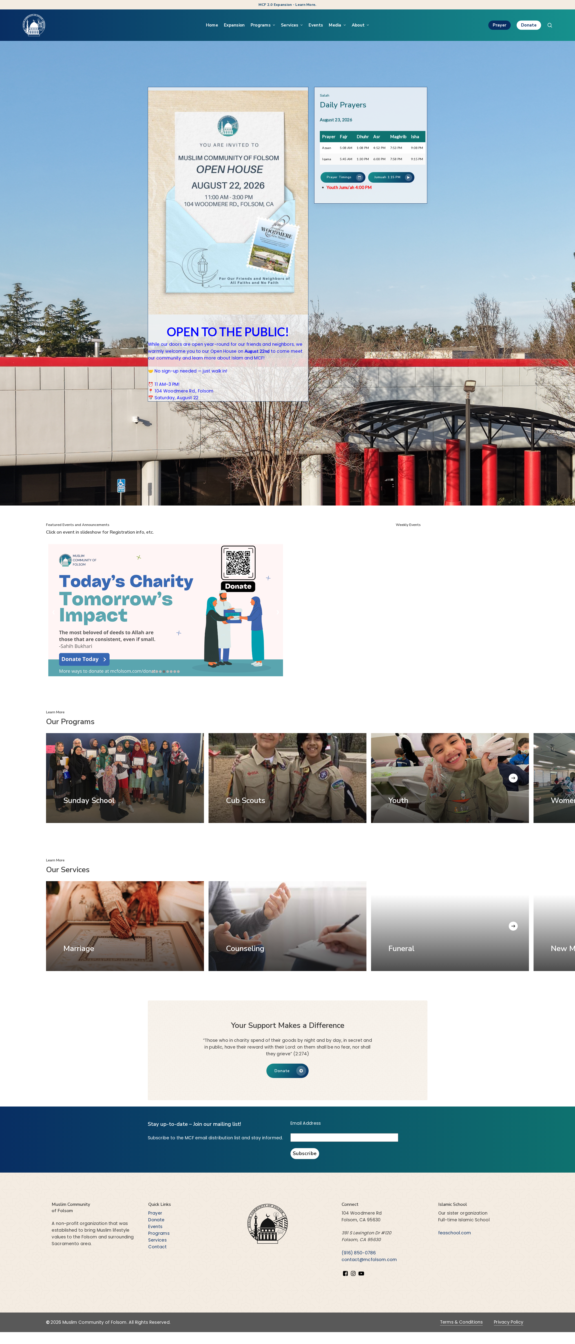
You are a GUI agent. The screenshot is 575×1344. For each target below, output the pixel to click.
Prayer (155, 1213)
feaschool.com (454, 1233)
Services (157, 1240)
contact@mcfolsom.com (369, 1260)
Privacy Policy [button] (508, 1322)
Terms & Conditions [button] (461, 1322)
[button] (343, 177)
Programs (158, 1233)
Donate (156, 1220)
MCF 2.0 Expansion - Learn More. (287, 4)
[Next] (513, 778)
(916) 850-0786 (359, 1253)
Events (155, 1227)
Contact (157, 1247)
